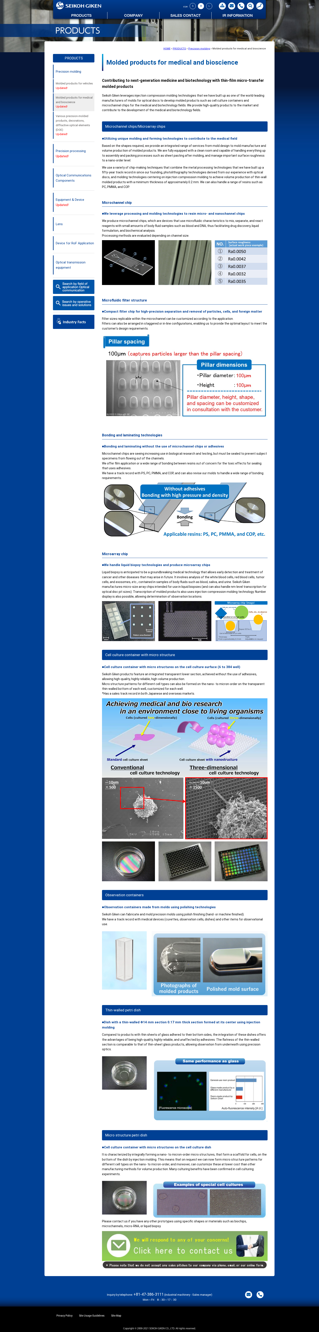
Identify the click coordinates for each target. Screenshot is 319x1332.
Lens (59, 224)
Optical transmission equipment (71, 265)
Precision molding (199, 48)
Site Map (116, 1315)
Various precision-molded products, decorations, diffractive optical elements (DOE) (73, 125)
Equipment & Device (70, 202)
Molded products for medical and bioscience (74, 102)
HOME (166, 48)
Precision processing (71, 153)
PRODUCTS (179, 48)
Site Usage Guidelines (92, 1315)
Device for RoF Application (75, 243)
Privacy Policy (64, 1315)
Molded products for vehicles (74, 86)
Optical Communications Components (73, 178)
